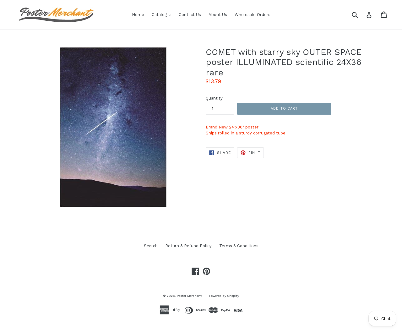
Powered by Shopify (224, 295)
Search (151, 245)
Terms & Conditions (238, 245)
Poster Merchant (189, 295)
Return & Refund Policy (188, 245)
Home (138, 14)
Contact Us (190, 14)
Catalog (163, 14)
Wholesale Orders (252, 14)
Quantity (214, 98)
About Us (218, 14)
